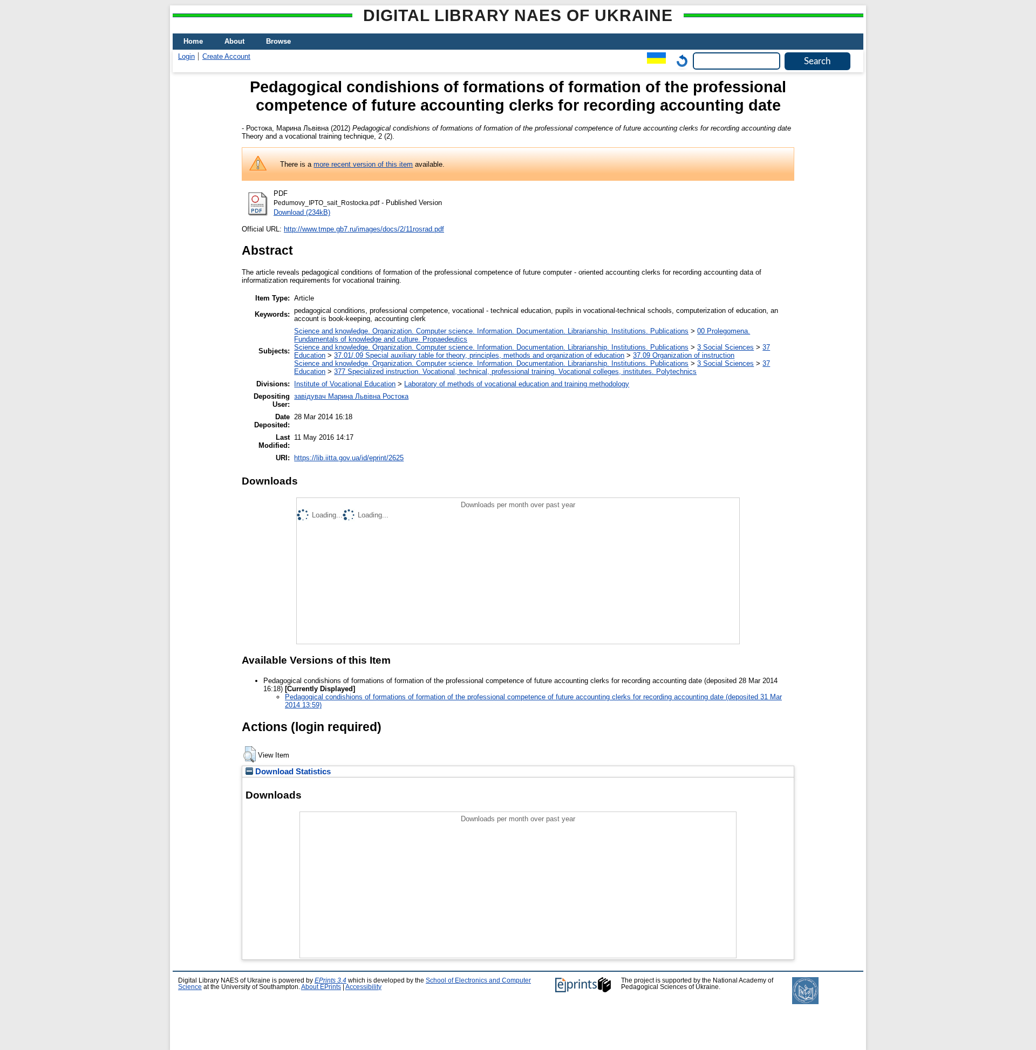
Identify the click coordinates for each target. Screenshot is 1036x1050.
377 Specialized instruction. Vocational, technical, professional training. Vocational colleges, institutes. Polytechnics (515, 371)
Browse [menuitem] (278, 41)
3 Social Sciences (725, 347)
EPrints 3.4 (330, 980)
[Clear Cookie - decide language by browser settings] (679, 61)
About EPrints (321, 987)
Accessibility (363, 987)
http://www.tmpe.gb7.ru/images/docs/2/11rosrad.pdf (364, 229)
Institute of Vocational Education (345, 384)
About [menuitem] (234, 41)
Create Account (226, 56)
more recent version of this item (363, 164)
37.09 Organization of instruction (683, 355)
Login (186, 56)
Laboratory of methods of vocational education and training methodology (516, 384)
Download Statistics (292, 771)
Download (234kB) (302, 212)
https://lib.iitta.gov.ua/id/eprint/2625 (349, 458)
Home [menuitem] (193, 41)
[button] (249, 754)
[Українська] (654, 61)
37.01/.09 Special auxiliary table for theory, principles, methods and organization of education (479, 355)
